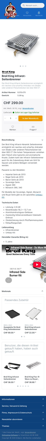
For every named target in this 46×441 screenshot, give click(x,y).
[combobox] (32, 5)
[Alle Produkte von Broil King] (9, 72)
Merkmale (6, 291)
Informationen (8, 399)
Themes (5, 426)
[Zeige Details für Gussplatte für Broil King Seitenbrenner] (12, 314)
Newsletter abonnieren (12, 419)
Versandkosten (28, 108)
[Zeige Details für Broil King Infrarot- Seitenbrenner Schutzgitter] (33, 314)
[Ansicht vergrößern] (23, 43)
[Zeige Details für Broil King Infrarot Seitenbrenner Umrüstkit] (12, 365)
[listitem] (23, 43)
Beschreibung (8, 140)
